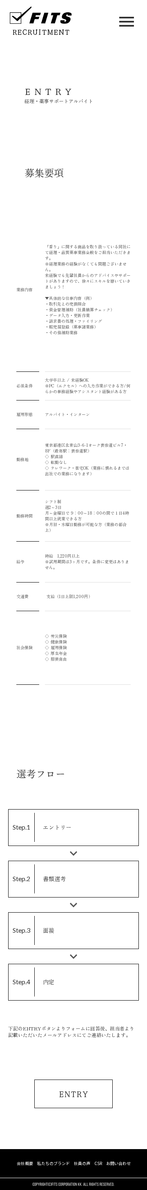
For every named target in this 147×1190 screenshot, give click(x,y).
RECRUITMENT (41, 32)
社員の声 (82, 1163)
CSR (98, 1163)
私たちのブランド (53, 1163)
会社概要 (25, 1163)
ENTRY (73, 1094)
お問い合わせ (118, 1163)
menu (126, 21)
